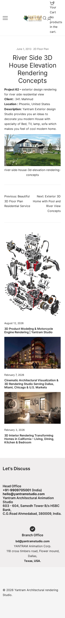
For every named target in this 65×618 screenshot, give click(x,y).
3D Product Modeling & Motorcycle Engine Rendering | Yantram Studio (28, 330)
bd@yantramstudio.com (33, 541)
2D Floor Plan (41, 48)
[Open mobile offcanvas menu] (5, 17)
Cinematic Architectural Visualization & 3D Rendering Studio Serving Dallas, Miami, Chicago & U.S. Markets (31, 383)
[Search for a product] (44, 17)
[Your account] (48, 17)
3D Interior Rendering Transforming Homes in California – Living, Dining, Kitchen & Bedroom (29, 439)
